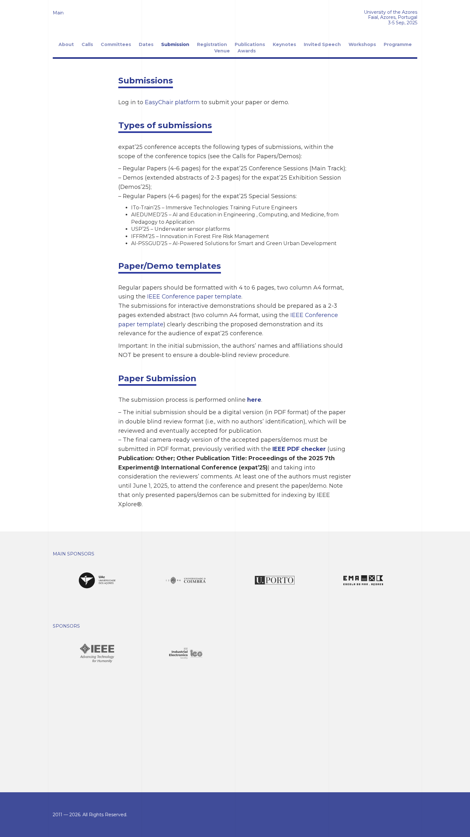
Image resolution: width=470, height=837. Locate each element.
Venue (222, 51)
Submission (175, 44)
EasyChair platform (172, 102)
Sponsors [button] (66, 626)
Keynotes (284, 44)
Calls (87, 44)
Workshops (362, 44)
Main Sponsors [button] (73, 554)
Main (58, 13)
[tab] (235, 554)
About (66, 44)
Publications (250, 44)
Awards (247, 51)
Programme (398, 44)
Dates (146, 44)
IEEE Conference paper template (194, 296)
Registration (212, 44)
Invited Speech (322, 44)
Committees (116, 44)
